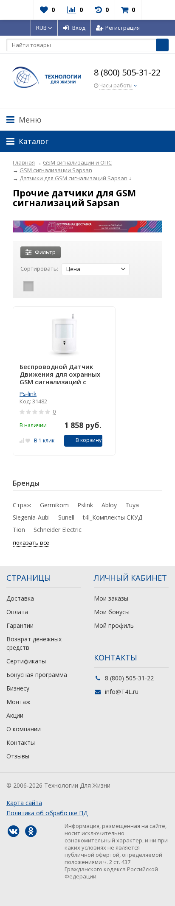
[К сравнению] (22, 440)
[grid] (28, 286)
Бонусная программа (36, 675)
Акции (14, 715)
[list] (42, 286)
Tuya (132, 505)
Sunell (66, 517)
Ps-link (28, 393)
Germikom (54, 505)
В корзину (89, 440)
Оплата (17, 612)
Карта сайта (24, 803)
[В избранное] (27, 440)
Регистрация (122, 27)
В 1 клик (44, 440)
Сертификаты (26, 661)
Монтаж (18, 702)
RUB (42, 27)
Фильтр (45, 252)
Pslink (85, 505)
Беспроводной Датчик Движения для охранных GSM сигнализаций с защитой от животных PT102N (60, 374)
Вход (78, 27)
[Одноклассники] (30, 831)
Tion (19, 530)
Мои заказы (111, 598)
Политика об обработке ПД (47, 813)
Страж (22, 505)
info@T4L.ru (121, 692)
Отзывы (17, 756)
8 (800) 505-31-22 (127, 72)
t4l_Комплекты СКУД (112, 517)
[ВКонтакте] (13, 831)
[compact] (55, 286)
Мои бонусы (112, 612)
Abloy (109, 505)
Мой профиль (114, 625)
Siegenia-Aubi (31, 517)
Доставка (20, 598)
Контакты (20, 742)
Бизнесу (17, 688)
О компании (23, 729)
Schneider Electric (58, 530)
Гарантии (20, 625)
